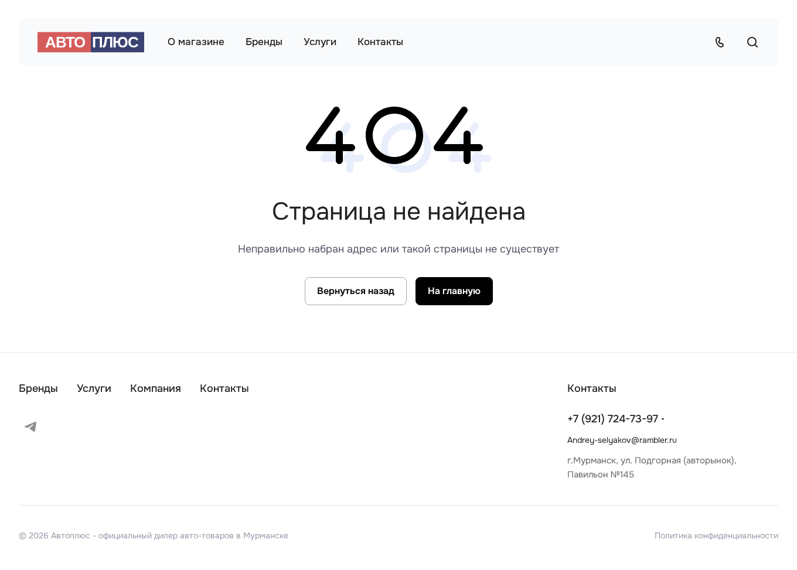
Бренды (38, 388)
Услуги (94, 388)
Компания (155, 388)
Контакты (224, 388)
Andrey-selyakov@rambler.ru (622, 440)
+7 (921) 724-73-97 (612, 418)
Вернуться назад (355, 291)
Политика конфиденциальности (716, 535)
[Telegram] (30, 426)
